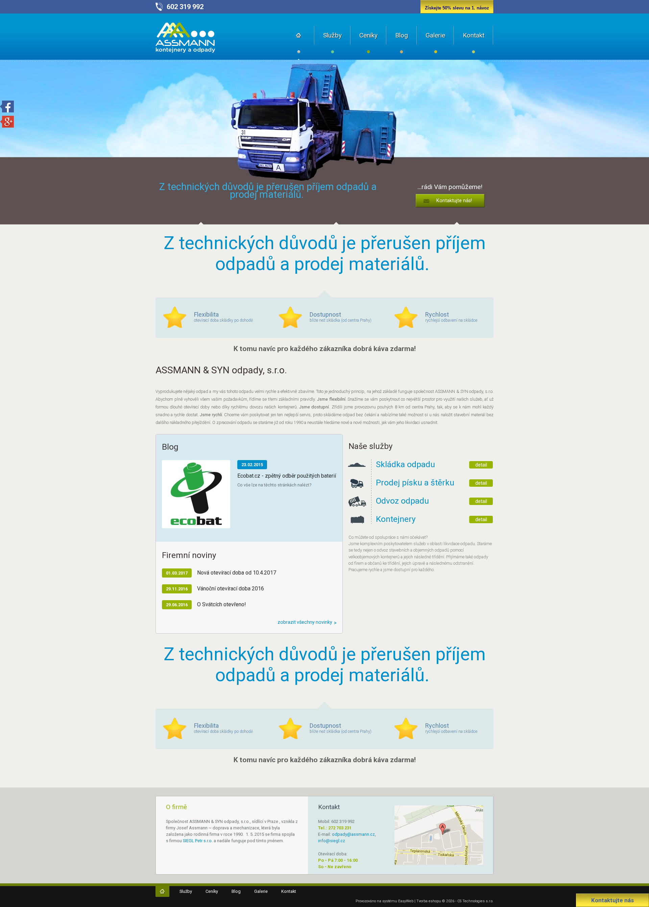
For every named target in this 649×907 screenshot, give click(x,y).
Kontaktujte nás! (454, 201)
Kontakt (473, 35)
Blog (401, 35)
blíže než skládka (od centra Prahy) (340, 317)
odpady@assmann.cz (353, 834)
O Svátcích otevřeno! (221, 604)
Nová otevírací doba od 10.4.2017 (236, 572)
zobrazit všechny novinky (305, 622)
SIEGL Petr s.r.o (197, 840)
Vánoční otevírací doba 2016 (230, 588)
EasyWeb (405, 901)
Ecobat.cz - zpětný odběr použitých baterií (286, 476)
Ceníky (368, 35)
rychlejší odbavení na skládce (451, 317)
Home (299, 43)
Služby (332, 35)
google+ (7, 122)
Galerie (435, 35)
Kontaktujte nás (612, 900)
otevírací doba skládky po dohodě (223, 317)
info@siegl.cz (331, 840)
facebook (7, 106)
